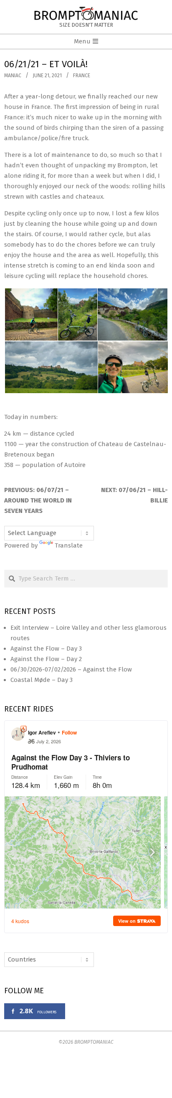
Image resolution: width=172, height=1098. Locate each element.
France (81, 75)
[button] (30, 315)
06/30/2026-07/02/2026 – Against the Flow (71, 669)
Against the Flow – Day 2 (46, 659)
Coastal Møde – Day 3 (41, 680)
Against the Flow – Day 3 (46, 648)
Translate (69, 545)
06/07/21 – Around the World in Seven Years (38, 500)
